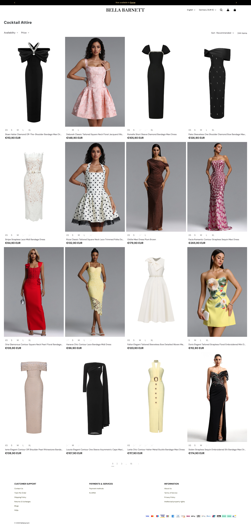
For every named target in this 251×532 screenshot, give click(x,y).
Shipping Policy (20, 497)
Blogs (16, 506)
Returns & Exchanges (22, 501)
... (126, 463)
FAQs (16, 510)
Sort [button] (221, 33)
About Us (168, 488)
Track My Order (20, 493)
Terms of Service (170, 493)
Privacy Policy (169, 497)
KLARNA (92, 493)
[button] (221, 10)
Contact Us (18, 488)
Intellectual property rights (174, 501)
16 (131, 463)
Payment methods (96, 488)
